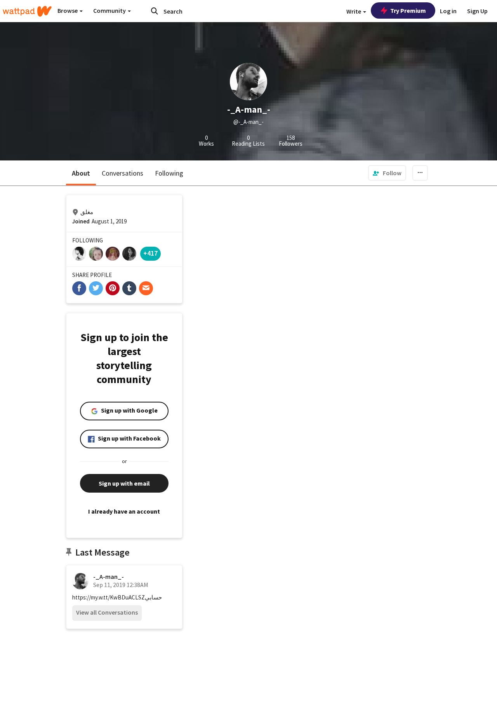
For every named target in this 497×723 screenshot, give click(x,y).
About (81, 173)
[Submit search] (154, 11)
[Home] (27, 11)
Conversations (122, 173)
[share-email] (146, 288)
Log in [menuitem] (448, 11)
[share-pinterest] (113, 288)
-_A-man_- (108, 576)
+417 (150, 253)
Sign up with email (124, 483)
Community (110, 10)
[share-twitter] (96, 288)
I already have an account (124, 511)
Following (169, 173)
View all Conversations (107, 612)
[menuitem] (387, 173)
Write (354, 11)
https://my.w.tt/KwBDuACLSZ (108, 597)
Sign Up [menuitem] (477, 11)
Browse (68, 10)
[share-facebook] (79, 288)
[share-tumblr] (129, 288)
